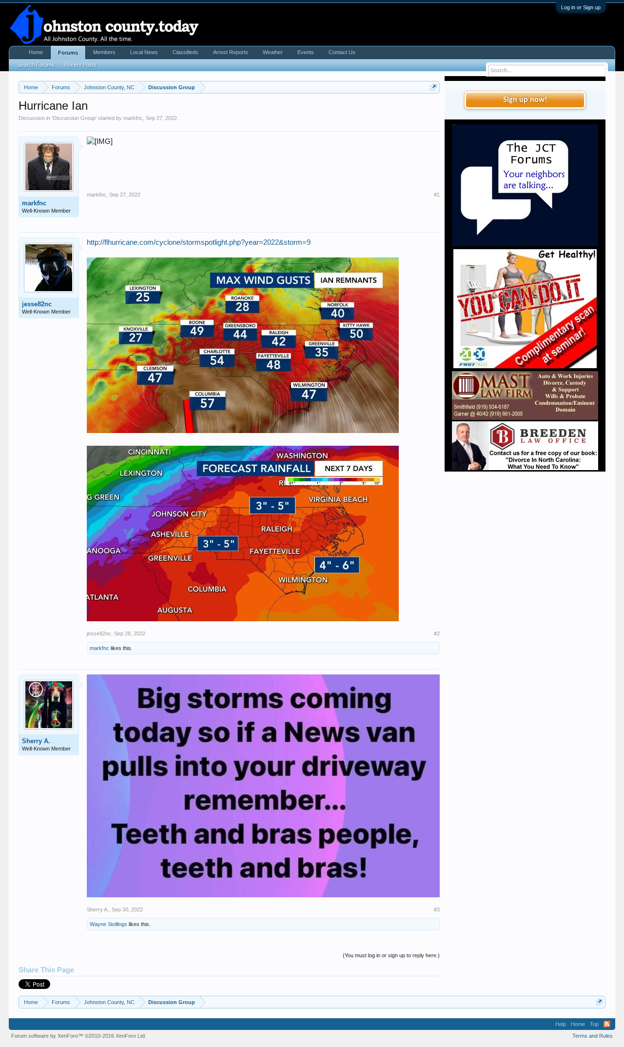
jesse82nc (37, 304)
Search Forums (36, 65)
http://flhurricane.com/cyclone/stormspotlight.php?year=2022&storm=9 (199, 242)
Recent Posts (80, 65)
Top (594, 1024)
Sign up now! (525, 100)
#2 (437, 633)
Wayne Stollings (108, 924)
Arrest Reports (230, 52)
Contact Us (342, 52)
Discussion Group (74, 118)
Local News (144, 52)
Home (36, 52)
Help (560, 1024)
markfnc (133, 118)
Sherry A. (36, 741)
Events (305, 52)
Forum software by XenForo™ (78, 1036)
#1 (437, 195)
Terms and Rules (592, 1036)
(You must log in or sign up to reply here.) (391, 955)
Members (104, 52)
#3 (437, 909)
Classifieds (185, 52)
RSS (607, 1024)
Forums (68, 53)
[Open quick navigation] (433, 87)
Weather (273, 52)
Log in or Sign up (581, 7)
